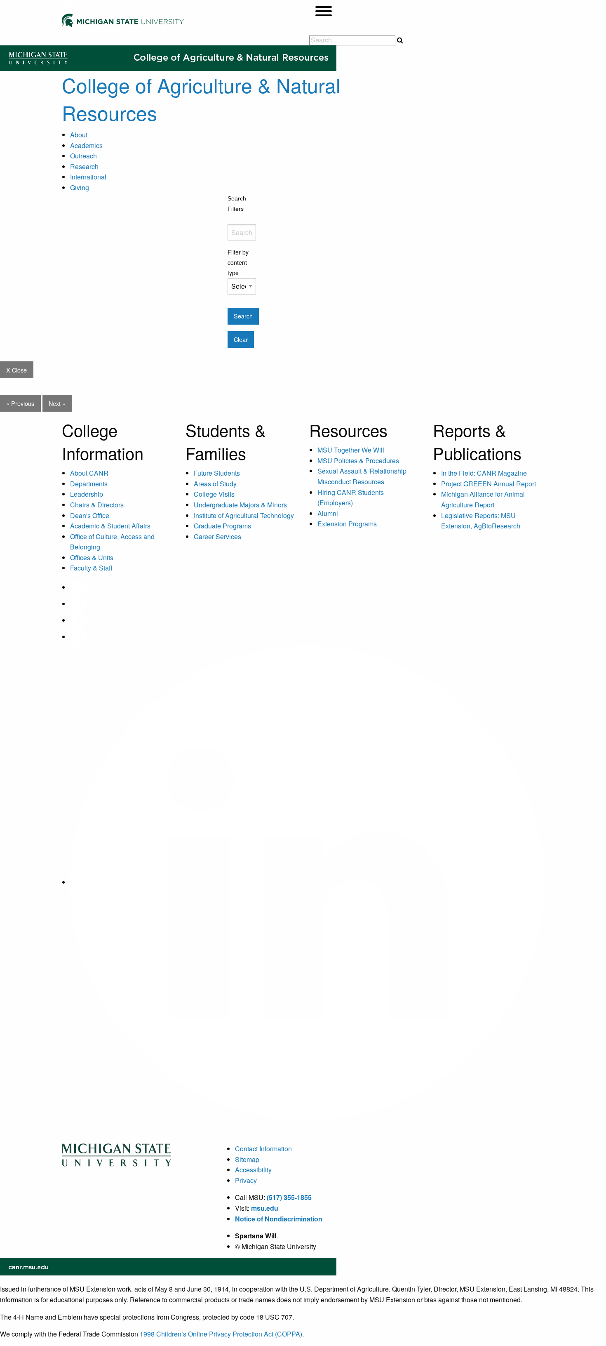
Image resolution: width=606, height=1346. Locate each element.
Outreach (83, 155)
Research (84, 166)
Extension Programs (347, 523)
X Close (16, 369)
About (78, 134)
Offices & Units (91, 557)
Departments (89, 483)
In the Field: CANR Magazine (484, 473)
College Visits (214, 494)
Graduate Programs (222, 525)
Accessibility (253, 1169)
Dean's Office (89, 515)
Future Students (217, 473)
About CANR (89, 473)
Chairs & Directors (97, 504)
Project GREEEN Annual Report (488, 483)
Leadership (86, 494)
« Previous (20, 403)
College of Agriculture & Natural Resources (201, 99)
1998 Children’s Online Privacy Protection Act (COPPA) (221, 1334)
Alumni (327, 513)
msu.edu (264, 1208)
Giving (79, 187)
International (88, 177)
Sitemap (247, 1159)
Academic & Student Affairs (110, 525)
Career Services (217, 536)
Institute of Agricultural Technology (244, 515)
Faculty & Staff (91, 568)
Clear (241, 339)
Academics (86, 145)
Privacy (246, 1180)
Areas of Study (215, 483)
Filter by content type (238, 262)
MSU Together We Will (350, 450)
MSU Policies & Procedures (358, 460)
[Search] (400, 40)
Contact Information (263, 1148)
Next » (57, 403)
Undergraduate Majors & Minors (240, 504)
